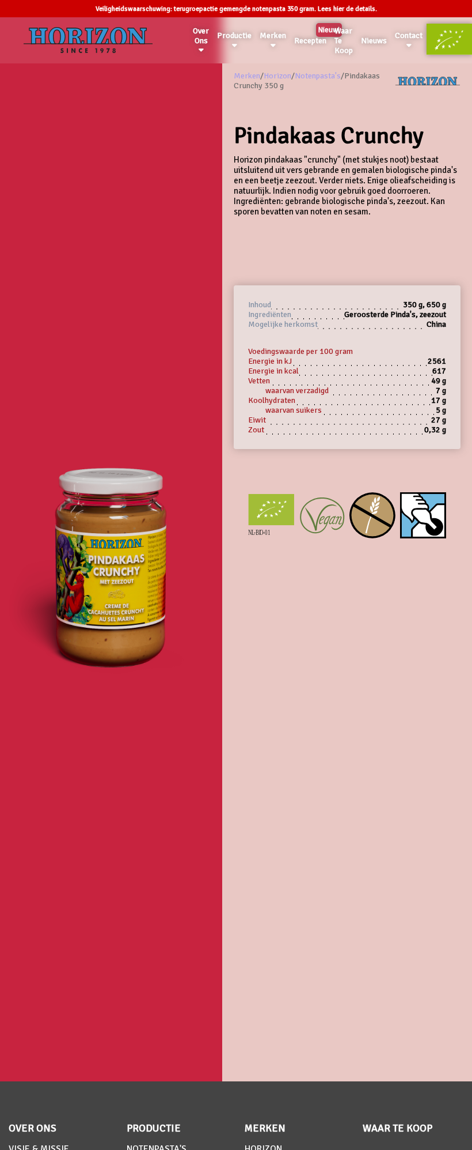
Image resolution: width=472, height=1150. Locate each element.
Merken (273, 35)
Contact (408, 35)
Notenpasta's (318, 76)
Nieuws (374, 41)
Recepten (312, 39)
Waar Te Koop (343, 40)
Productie (234, 35)
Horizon (277, 76)
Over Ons (201, 36)
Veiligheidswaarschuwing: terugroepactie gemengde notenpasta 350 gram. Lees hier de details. (236, 9)
